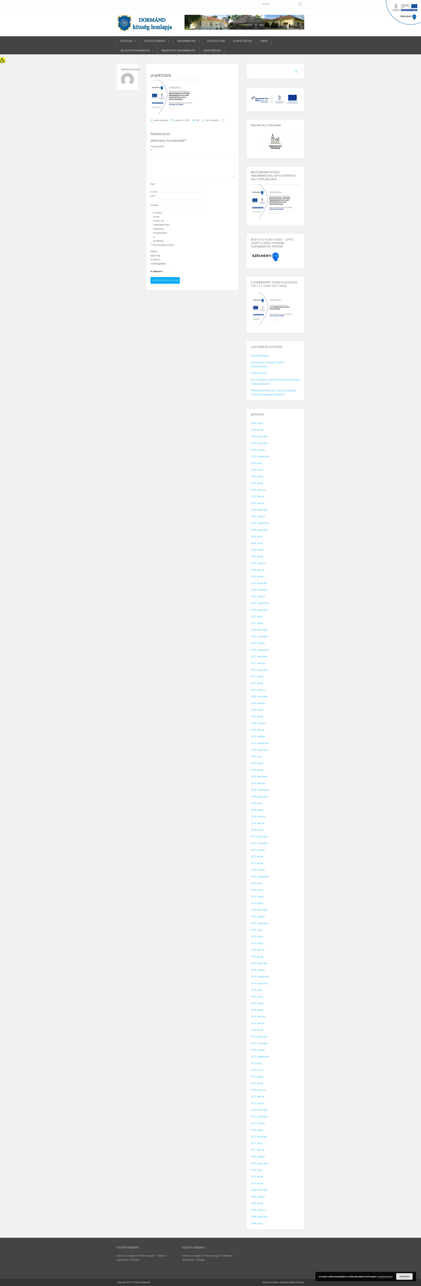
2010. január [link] (257, 1183)
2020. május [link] (257, 710)
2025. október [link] (258, 450)
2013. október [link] (258, 1050)
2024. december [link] (259, 509)
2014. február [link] (258, 1023)
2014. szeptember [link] (260, 976)
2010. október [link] (258, 1156)
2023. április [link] (257, 623)
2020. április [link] (257, 716)
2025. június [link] (257, 469)
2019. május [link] (257, 763)
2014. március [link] (258, 1016)
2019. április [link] (257, 770)
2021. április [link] (257, 683)
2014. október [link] (258, 970)
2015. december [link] (259, 910)
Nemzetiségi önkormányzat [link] (178, 50)
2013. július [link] (256, 1063)
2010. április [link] (257, 1176)
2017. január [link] (257, 863)
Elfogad (404, 1276)
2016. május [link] (257, 896)
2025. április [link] (257, 483)
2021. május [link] (257, 676)
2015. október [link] (258, 916)
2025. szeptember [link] (260, 456)
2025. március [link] (258, 490)
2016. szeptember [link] (260, 876)
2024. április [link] (257, 556)
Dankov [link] (275, 1282)
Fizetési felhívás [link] (259, 373)
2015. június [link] (257, 936)
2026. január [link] (257, 429)
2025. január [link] (257, 503)
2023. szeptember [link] (260, 603)
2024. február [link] (258, 570)
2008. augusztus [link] (259, 1216)
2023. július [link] (256, 616)
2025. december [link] (259, 436)
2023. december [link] (259, 583)
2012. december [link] (259, 1110)
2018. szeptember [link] (260, 790)
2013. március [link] (258, 1090)
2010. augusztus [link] (259, 1163)
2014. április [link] (257, 1010)
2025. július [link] (256, 463)
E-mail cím (153, 194)
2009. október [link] (258, 1196)
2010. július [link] (256, 1170)
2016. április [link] (257, 903)
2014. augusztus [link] (259, 983)
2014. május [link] (257, 1003)
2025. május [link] (257, 476)
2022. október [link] (258, 643)
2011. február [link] (258, 1150)
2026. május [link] (257, 423)
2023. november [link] (259, 589)
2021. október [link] (258, 663)
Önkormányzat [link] (186, 41)
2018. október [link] (258, 783)
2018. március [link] (258, 816)
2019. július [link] (256, 756)
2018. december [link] (259, 776)
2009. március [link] (258, 1210)
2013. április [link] (257, 1083)
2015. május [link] (257, 943)
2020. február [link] (258, 730)
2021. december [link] (259, 656)
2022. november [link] (259, 636)
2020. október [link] (258, 703)
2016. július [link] (256, 883)
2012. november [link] (259, 1116)
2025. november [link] (259, 443)
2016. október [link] (258, 870)
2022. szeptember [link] (260, 650)
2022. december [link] (259, 630)
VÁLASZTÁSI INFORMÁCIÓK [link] (135, 50)
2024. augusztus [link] (259, 530)
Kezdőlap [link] (126, 41)
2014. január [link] (257, 1030)
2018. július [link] (256, 803)
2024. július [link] (256, 536)
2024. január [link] (257, 576)
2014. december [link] (259, 963)
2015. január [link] (257, 956)
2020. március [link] (258, 723)
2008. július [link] (256, 1223)
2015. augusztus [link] (259, 923)
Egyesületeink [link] (216, 41)
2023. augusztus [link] (259, 610)
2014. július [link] (256, 990)
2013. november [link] (259, 1043)
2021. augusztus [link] (259, 670)
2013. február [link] (258, 1096)
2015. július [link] (256, 930)
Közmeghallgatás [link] (260, 355)
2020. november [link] (259, 696)
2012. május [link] (257, 1130)
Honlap (154, 205)
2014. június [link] (257, 996)
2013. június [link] (257, 1070)
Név (153, 184)
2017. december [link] (259, 836)
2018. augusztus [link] (259, 796)
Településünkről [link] (155, 41)
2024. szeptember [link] (260, 523)
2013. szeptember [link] (260, 1056)
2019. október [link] (258, 736)
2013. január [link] (257, 1103)
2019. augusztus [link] (259, 750)
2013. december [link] (259, 1036)
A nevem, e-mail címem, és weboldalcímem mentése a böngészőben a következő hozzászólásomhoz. (158, 228)
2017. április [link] (257, 856)
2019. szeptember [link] (260, 743)
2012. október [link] (258, 1123)
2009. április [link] (257, 1203)
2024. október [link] (258, 516)
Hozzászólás (155, 148)
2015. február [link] (258, 950)
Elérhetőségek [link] (242, 41)
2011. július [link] (256, 1143)
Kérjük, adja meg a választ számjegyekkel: (155, 257)
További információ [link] (384, 1276)
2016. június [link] (257, 890)
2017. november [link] (259, 843)
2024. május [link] (257, 549)
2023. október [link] (258, 596)
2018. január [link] (257, 830)
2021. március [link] (258, 690)
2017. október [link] (258, 850)
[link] (2, 60)
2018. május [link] (257, 810)
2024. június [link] (257, 543)
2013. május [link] (257, 1076)
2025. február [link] (258, 496)
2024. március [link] (258, 563)
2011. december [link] (259, 1136)
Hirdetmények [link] (212, 50)
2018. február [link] (258, 823)
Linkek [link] (264, 41)
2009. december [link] (259, 1190)
